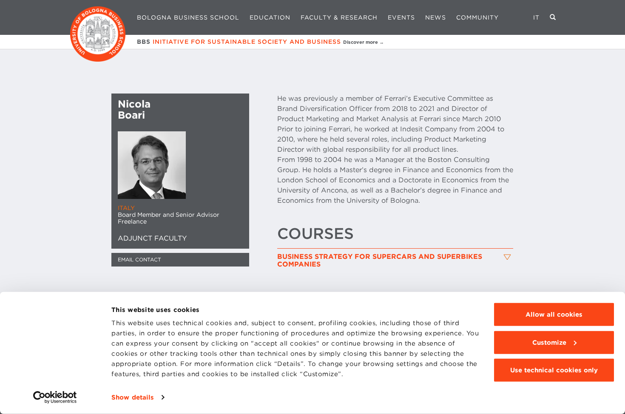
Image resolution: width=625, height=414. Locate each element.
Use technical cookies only (554, 370)
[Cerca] (553, 17)
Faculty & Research (339, 17)
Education (270, 17)
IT (536, 17)
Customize (549, 342)
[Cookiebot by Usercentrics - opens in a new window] (55, 397)
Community (477, 17)
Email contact (139, 259)
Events (401, 17)
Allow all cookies (554, 314)
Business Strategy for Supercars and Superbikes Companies (379, 260)
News (435, 17)
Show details (132, 397)
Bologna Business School (188, 17)
